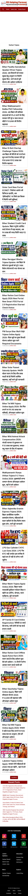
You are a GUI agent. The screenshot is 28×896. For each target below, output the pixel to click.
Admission (19, 862)
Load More (14, 777)
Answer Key (19, 857)
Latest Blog (19, 873)
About (14, 890)
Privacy (19, 893)
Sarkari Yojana (6, 873)
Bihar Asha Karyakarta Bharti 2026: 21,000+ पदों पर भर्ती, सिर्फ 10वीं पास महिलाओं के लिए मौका (14, 819)
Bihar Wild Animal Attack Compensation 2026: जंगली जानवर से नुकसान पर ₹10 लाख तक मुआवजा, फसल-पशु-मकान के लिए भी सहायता (13, 442)
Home (7, 9)
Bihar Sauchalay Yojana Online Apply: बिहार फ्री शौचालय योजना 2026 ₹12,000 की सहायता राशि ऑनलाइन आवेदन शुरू (12, 695)
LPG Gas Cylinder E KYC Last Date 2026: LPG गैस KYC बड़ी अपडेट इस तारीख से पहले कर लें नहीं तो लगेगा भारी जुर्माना (13, 553)
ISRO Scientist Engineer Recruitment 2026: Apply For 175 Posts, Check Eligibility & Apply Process (13, 812)
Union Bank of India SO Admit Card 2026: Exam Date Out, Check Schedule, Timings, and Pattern (14, 804)
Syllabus (18, 859)
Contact (19, 890)
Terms (14, 893)
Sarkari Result (21, 9)
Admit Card (5, 861)
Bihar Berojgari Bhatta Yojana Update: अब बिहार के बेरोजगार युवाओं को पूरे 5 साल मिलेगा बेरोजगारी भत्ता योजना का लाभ (13, 265)
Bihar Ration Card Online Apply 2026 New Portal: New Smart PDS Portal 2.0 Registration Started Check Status (13, 301)
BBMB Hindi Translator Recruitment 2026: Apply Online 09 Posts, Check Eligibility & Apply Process (13, 797)
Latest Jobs (14, 9)
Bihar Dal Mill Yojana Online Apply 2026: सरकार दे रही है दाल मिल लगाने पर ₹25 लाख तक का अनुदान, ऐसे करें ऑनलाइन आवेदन (13, 731)
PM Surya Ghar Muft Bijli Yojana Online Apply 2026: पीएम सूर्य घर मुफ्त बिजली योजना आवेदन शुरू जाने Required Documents (13, 337)
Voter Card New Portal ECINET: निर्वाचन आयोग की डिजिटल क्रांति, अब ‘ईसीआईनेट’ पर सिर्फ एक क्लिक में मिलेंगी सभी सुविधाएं (13, 193)
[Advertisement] (14, 27)
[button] (3, 9)
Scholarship (5, 875)
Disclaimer (8, 893)
